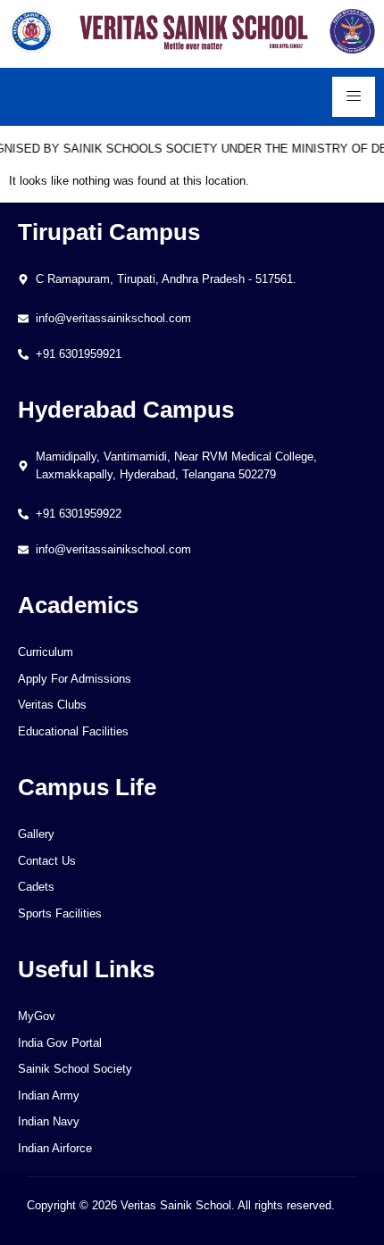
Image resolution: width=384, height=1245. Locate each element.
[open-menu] (353, 97)
